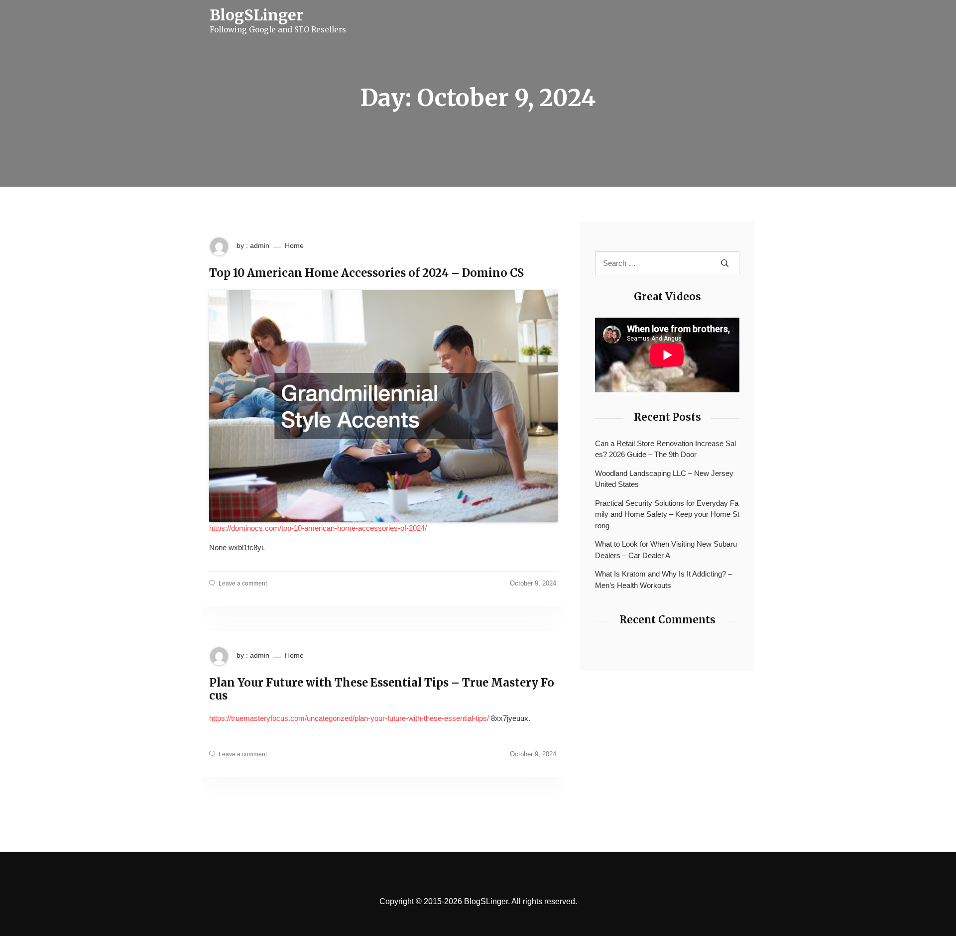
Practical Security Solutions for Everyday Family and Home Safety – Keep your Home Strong (667, 514)
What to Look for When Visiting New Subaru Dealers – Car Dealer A (666, 550)
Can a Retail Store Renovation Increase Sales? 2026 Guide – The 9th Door (665, 449)
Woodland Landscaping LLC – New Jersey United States (664, 479)
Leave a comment (243, 583)
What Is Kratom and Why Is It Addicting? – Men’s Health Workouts (663, 579)
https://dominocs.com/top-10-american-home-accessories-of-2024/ (318, 528)
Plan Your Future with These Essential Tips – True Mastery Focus (381, 689)
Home (294, 245)
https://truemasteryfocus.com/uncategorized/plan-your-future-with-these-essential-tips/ (349, 718)
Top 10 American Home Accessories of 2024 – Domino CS (366, 272)
